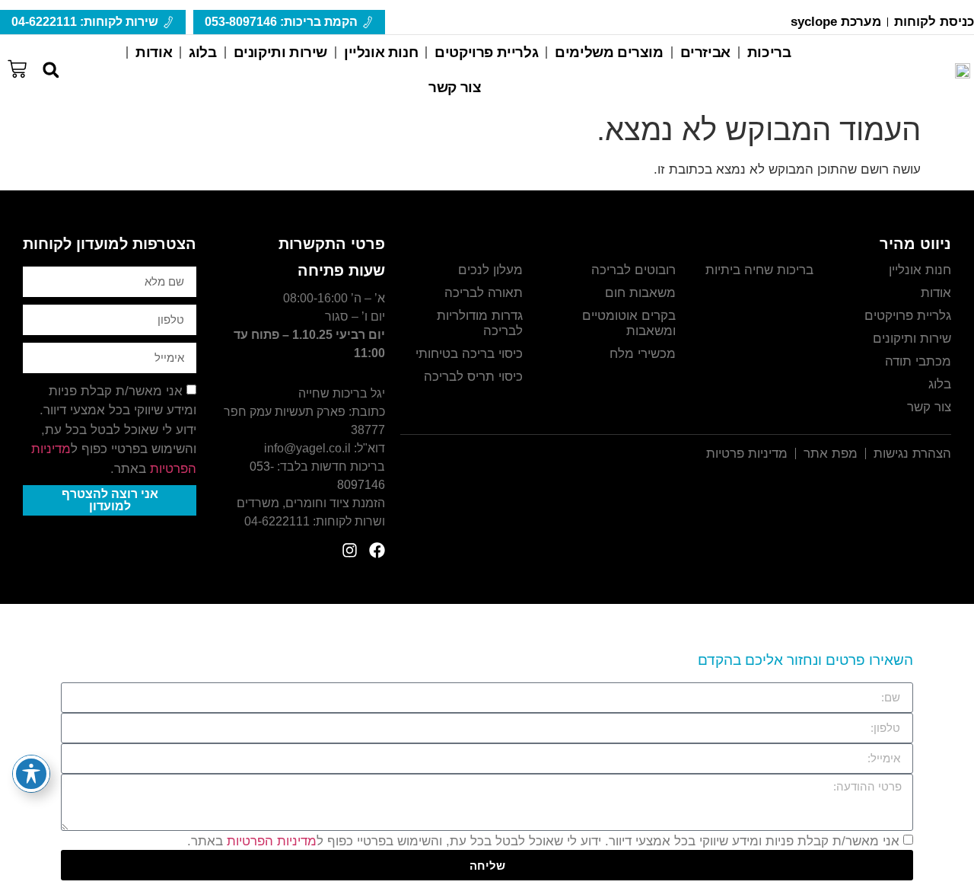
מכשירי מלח (643, 354)
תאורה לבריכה (483, 293)
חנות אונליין (381, 52)
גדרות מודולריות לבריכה (480, 323)
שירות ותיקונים (280, 52)
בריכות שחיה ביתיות (759, 270)
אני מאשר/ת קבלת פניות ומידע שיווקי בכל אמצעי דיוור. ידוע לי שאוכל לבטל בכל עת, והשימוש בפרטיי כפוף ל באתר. (113, 430)
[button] (50, 70)
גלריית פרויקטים (486, 52)
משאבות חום (640, 293)
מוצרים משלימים (609, 52)
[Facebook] (377, 550)
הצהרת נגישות (912, 453)
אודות (153, 52)
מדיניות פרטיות (747, 453)
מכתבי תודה (918, 361)
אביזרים (705, 52)
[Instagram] (350, 550)
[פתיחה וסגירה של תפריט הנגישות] (31, 773)
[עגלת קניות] (17, 67)
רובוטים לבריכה (633, 270)
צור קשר (454, 87)
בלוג (202, 52)
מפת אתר (831, 453)
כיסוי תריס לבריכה (473, 376)
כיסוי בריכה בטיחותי (469, 354)
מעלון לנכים (490, 270)
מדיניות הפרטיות (272, 841)
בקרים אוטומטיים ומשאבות (629, 323)
